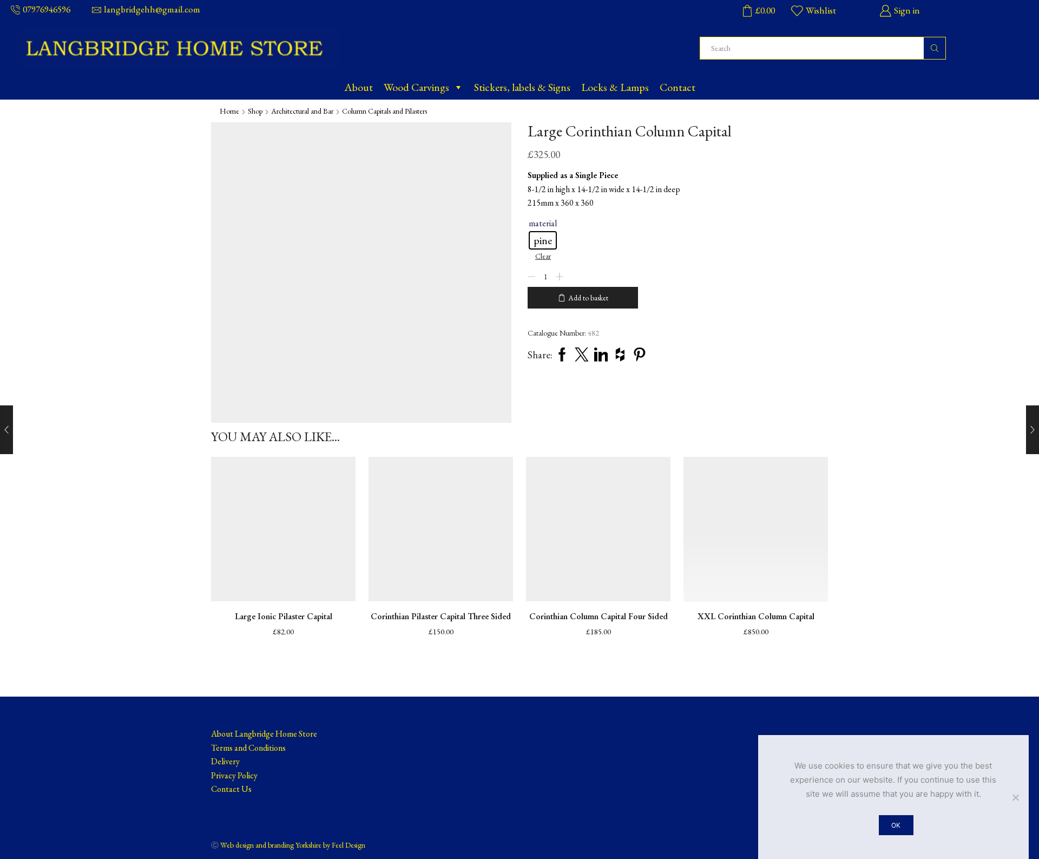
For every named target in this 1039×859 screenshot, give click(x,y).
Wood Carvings (416, 87)
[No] (1015, 797)
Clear (543, 256)
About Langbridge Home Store (264, 733)
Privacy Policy (234, 775)
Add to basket (588, 298)
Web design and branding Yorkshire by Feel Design (292, 845)
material (543, 223)
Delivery (225, 761)
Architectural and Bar (302, 111)
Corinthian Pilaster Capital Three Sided (441, 616)
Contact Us (231, 789)
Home (229, 111)
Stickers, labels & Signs (522, 87)
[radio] (543, 240)
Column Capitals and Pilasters (384, 111)
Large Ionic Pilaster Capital (283, 616)
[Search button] (934, 48)
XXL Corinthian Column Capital (756, 616)
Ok (895, 825)
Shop (255, 111)
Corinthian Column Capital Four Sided (598, 616)
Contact (677, 87)
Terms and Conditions (248, 747)
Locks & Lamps (615, 87)
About (358, 87)
